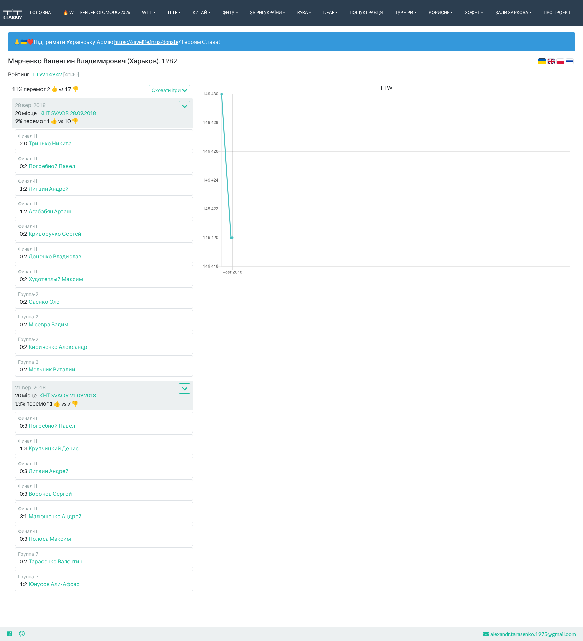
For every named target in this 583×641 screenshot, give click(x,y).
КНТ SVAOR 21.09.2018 (67, 395)
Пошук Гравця (366, 12)
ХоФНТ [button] (472, 12)
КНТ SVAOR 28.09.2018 (67, 113)
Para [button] (302, 12)
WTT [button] (147, 12)
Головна (40, 12)
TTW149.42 (55, 74)
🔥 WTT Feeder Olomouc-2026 (96, 12)
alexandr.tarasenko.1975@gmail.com (533, 634)
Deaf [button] (328, 12)
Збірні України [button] (266, 12)
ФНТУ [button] (228, 12)
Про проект (557, 12)
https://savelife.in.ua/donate (146, 41)
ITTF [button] (172, 12)
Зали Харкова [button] (511, 12)
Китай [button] (200, 12)
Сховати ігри (166, 90)
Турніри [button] (404, 12)
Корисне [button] (439, 12)
